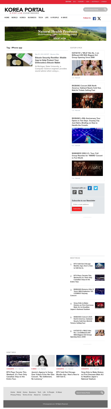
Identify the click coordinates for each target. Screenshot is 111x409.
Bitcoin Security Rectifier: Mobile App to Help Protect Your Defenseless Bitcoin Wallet (50, 60)
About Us (37, 395)
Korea (23, 17)
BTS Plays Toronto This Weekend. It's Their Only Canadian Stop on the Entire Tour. (81, 279)
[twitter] (95, 188)
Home (6, 17)
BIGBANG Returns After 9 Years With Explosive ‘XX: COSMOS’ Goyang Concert (82, 292)
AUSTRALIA (95, 1)
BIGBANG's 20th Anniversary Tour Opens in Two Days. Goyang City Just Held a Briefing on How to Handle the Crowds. (86, 121)
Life (46, 17)
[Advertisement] (90, 236)
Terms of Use (27, 395)
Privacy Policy (16, 395)
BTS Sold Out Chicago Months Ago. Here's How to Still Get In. (83, 266)
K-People (55, 17)
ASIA (87, 1)
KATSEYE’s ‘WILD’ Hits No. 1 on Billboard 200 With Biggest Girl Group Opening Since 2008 (85, 55)
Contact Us (46, 395)
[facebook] (89, 188)
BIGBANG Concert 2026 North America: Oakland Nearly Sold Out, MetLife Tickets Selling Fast (86, 88)
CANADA (104, 1)
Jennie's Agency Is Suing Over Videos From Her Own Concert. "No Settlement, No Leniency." (42, 375)
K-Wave (64, 17)
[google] (74, 192)
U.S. (74, 1)
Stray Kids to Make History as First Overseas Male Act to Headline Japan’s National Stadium (82, 306)
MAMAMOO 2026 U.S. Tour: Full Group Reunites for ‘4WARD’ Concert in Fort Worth (87, 155)
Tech (40, 17)
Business (32, 17)
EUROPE (81, 1)
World (15, 17)
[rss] (80, 192)
